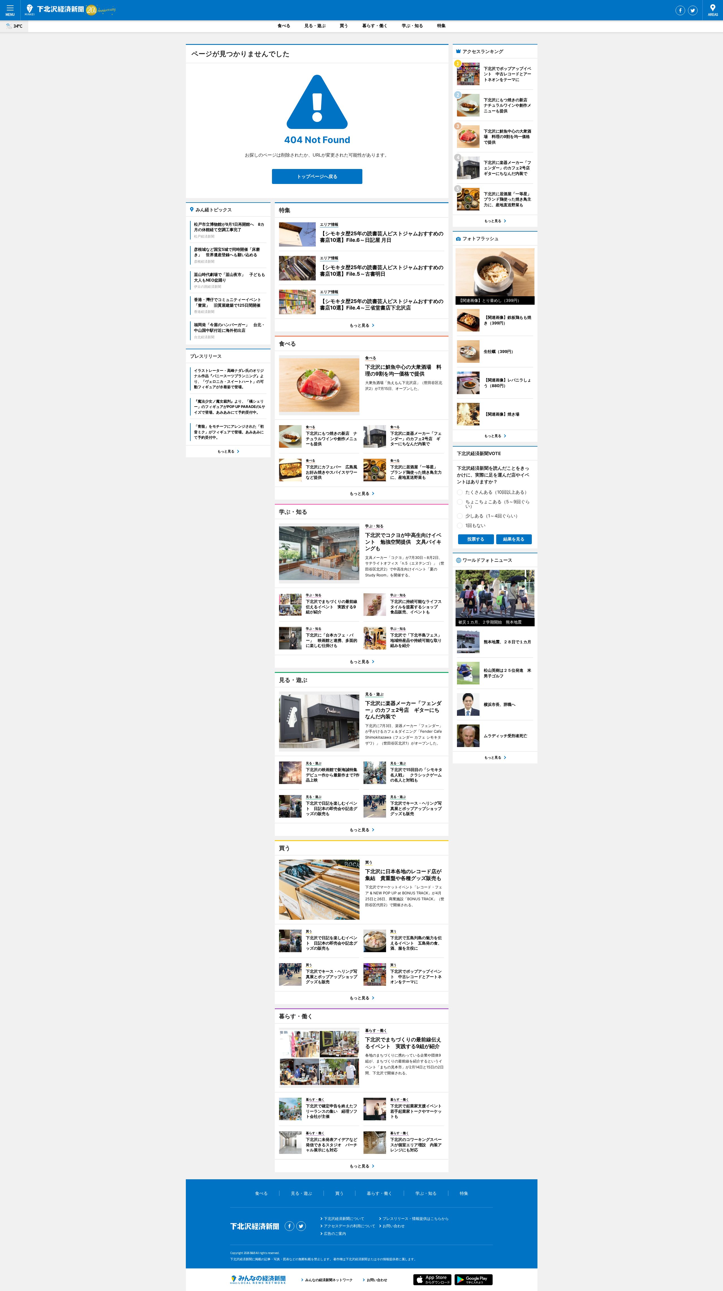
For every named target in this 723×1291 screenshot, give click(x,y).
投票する (475, 539)
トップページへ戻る (317, 176)
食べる (284, 25)
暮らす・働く (375, 25)
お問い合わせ (394, 1226)
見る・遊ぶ (315, 25)
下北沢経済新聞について (344, 1218)
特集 (441, 25)
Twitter (693, 10)
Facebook (680, 10)
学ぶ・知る (412, 25)
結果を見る (513, 539)
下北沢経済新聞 (54, 10)
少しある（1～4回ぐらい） (492, 515)
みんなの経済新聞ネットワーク (258, 1279)
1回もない (475, 525)
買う (344, 25)
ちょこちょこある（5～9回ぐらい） (497, 504)
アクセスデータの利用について (349, 1226)
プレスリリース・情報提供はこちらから (416, 1218)
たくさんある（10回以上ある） (497, 492)
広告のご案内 (335, 1233)
